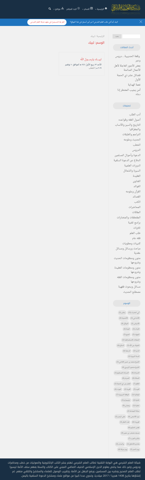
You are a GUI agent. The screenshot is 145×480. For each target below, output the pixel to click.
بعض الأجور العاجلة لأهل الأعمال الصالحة (127, 68)
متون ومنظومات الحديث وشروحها (127, 260)
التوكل (124, 323)
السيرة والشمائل (131, 170)
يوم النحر (134, 449)
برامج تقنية (134, 222)
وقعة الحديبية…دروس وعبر (127, 58)
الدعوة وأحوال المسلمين (127, 155)
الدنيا (136, 350)
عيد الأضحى (133, 416)
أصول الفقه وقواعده (129, 119)
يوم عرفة (122, 449)
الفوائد (137, 186)
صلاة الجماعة (133, 411)
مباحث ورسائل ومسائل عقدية (128, 251)
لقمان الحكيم (133, 427)
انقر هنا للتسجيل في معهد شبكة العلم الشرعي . (47, 22)
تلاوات (136, 228)
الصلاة (135, 378)
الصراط (135, 372)
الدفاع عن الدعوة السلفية (127, 160)
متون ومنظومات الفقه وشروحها (128, 279)
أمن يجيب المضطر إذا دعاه (128, 92)
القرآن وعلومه (133, 191)
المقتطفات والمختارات (128, 217)
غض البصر (120, 416)
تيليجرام (126, 400)
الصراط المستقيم (122, 372)
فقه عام (136, 238)
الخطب (92, 68)
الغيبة (127, 389)
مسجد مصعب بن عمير (130, 433)
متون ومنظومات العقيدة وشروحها (127, 270)
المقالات (136, 212)
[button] (138, 461)
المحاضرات (134, 207)
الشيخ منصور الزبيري (130, 367)
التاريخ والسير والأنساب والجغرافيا (127, 127)
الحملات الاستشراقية (130, 340)
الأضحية (123, 318)
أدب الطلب (134, 114)
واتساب (120, 444)
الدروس (136, 150)
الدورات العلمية (132, 165)
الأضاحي (135, 318)
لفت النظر (124, 422)
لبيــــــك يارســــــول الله (91, 59)
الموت (118, 389)
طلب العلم (135, 233)
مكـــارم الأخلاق (133, 444)
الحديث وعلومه (132, 139)
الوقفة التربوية (122, 394)
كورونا (135, 422)
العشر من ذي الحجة (122, 383)
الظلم (136, 383)
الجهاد (136, 334)
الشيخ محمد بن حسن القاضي (128, 362)
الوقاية (135, 394)
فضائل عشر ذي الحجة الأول (128, 77)
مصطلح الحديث (131, 292)
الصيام (125, 378)
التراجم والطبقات (131, 134)
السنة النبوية (133, 356)
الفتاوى (136, 181)
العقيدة (136, 176)
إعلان (122, 312)
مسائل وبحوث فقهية (129, 286)
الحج (127, 334)
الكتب (137, 202)
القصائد (136, 196)
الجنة (127, 329)
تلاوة (136, 400)
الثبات (136, 329)
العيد (136, 389)
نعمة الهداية (134, 84)
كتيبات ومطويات (131, 243)
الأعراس (135, 323)
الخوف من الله (133, 345)
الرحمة (126, 350)
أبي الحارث (133, 312)
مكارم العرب (133, 438)
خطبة (136, 405)
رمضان (126, 405)
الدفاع (120, 345)
